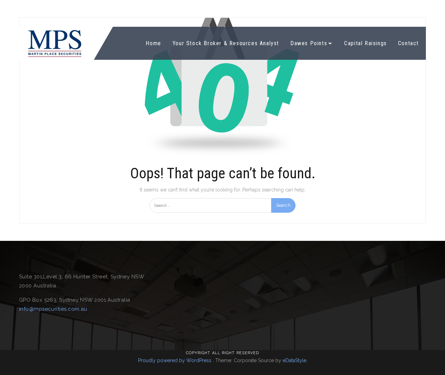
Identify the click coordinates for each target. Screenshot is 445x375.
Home (153, 43)
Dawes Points (308, 43)
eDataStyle (294, 360)
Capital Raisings (365, 43)
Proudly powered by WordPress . (176, 360)
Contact (408, 43)
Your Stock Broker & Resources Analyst (225, 43)
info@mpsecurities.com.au (53, 309)
